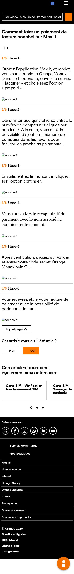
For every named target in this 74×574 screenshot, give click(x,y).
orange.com (10, 551)
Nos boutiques (20, 453)
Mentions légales (14, 534)
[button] (31, 407)
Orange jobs (10, 545)
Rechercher (68, 17)
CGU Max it (10, 540)
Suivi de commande (23, 445)
